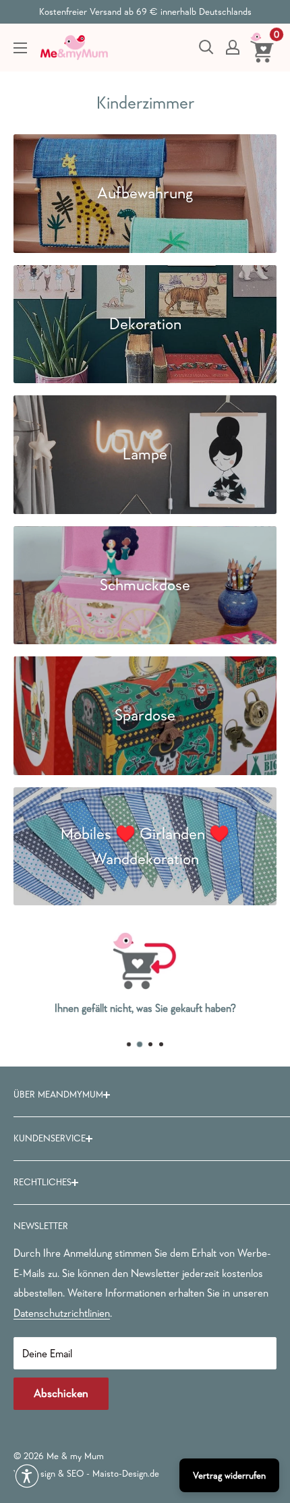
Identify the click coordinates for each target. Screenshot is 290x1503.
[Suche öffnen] (206, 47)
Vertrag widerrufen (229, 1475)
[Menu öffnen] (20, 47)
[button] (26, 1476)
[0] (263, 47)
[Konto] (232, 47)
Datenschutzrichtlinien (61, 1312)
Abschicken (61, 1393)
